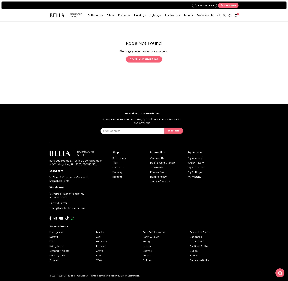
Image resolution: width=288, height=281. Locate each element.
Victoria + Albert (59, 251)
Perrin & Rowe (151, 237)
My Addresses (196, 167)
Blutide (194, 251)
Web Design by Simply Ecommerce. (123, 276)
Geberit (54, 260)
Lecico (147, 246)
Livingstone (56, 246)
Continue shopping (144, 59)
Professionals (205, 15)
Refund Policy (158, 177)
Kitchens (123, 15)
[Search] (219, 15)
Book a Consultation (162, 163)
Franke (100, 232)
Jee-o (146, 255)
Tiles (110, 15)
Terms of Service (160, 181)
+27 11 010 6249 (58, 203)
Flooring (139, 15)
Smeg (146, 241)
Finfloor (147, 260)
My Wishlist (194, 177)
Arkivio (100, 251)
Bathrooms (95, 15)
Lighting (155, 15)
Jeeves (147, 251)
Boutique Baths (199, 246)
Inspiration (172, 15)
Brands (188, 15)
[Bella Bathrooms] (68, 15)
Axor (98, 237)
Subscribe (173, 131)
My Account (195, 158)
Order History (196, 163)
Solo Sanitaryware (154, 232)
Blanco (194, 255)
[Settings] (224, 15)
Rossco (100, 246)
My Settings (195, 172)
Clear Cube (196, 241)
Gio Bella (101, 241)
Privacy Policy (158, 172)
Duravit (54, 237)
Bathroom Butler (199, 260)
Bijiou (99, 255)
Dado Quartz (57, 255)
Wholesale (156, 167)
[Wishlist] (230, 15)
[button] (235, 15)
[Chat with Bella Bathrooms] (279, 272)
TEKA (99, 260)
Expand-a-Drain (199, 232)
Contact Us (157, 158)
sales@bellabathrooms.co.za (67, 208)
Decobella (196, 237)
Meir (52, 241)
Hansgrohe (56, 232)
